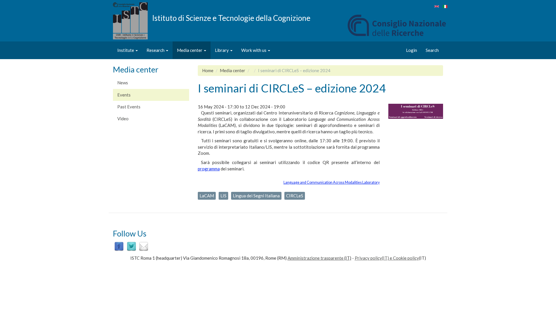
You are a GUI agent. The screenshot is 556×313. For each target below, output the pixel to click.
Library (222, 50)
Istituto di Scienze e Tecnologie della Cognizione (231, 17)
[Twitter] (131, 245)
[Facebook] (119, 245)
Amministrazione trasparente (315, 258)
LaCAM (207, 195)
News (122, 82)
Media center (190, 50)
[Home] (132, 20)
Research (156, 50)
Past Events (128, 106)
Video (123, 118)
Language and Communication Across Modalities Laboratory (332, 182)
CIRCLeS (294, 195)
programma (209, 168)
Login (411, 50)
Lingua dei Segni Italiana (256, 195)
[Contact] (143, 245)
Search (432, 50)
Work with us (254, 50)
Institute (126, 50)
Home (207, 70)
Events (124, 94)
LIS (223, 195)
